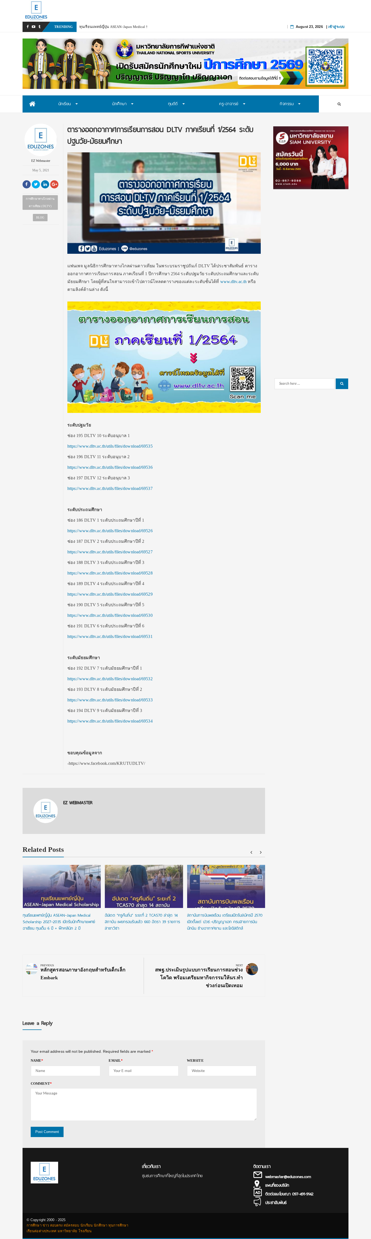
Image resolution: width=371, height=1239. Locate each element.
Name (37, 1060)
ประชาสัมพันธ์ (276, 1202)
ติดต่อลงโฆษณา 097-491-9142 (289, 1194)
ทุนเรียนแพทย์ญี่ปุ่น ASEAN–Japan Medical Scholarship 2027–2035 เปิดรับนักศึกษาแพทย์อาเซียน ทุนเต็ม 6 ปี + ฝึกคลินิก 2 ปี (59, 922)
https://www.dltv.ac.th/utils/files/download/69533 (110, 700)
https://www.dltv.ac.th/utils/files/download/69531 (110, 636)
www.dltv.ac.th (233, 281)
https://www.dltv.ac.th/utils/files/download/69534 (110, 721)
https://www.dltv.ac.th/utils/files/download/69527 (110, 552)
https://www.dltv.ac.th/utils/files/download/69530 (110, 615)
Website (195, 1060)
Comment (41, 1083)
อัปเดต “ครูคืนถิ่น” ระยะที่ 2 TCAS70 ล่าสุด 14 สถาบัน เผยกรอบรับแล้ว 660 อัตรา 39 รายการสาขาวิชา (142, 922)
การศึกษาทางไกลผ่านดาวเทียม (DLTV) (40, 202)
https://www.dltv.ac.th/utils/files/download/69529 (110, 594)
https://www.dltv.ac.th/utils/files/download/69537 (110, 488)
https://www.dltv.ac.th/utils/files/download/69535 (110, 446)
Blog (40, 217)
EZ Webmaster (40, 161)
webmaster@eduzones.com (288, 1176)
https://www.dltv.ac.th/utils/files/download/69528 (110, 573)
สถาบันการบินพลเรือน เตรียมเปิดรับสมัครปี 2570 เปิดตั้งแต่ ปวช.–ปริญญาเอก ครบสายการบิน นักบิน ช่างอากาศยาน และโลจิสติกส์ (225, 922)
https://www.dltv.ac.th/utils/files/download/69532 (110, 678)
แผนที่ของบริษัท (277, 1185)
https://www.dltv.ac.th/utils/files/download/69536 (110, 467)
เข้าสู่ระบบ (336, 27)
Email (116, 1060)
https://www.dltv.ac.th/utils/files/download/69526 (110, 530)
